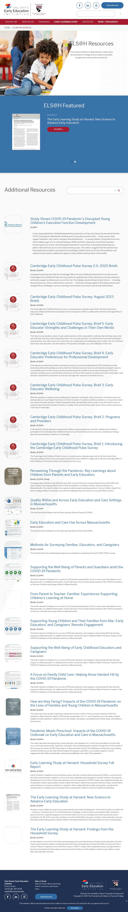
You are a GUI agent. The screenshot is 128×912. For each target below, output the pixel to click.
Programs (44, 22)
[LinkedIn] (88, 5)
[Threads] (96, 5)
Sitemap (83, 893)
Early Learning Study (66, 22)
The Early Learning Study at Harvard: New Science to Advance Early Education (70, 799)
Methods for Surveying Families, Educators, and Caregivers (74, 545)
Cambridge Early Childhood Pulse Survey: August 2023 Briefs (72, 299)
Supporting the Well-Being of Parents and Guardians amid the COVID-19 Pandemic (76, 569)
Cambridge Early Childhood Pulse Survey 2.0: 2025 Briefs (74, 266)
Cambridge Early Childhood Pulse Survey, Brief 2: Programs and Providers (75, 419)
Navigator (87, 22)
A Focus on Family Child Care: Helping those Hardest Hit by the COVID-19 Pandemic (74, 676)
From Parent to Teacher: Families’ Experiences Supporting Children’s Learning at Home (73, 596)
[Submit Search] (120, 13)
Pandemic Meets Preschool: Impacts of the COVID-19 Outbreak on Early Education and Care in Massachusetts (72, 733)
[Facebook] (79, 5)
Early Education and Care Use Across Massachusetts (70, 522)
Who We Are (11, 22)
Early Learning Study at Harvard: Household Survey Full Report (72, 765)
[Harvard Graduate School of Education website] (116, 885)
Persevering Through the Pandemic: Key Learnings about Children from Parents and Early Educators (73, 473)
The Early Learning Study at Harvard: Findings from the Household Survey (72, 831)
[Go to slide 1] (72, 162)
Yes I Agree (75, 908)
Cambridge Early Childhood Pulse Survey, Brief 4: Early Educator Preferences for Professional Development (71, 355)
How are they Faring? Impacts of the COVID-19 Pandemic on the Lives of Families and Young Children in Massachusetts (75, 703)
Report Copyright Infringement (111, 893)
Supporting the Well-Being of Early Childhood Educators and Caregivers (75, 650)
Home (7, 27)
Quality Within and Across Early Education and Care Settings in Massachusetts (76, 502)
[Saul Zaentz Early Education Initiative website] (93, 885)
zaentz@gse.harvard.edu (14, 891)
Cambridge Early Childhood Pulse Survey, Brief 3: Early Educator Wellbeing (71, 387)
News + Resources (108, 22)
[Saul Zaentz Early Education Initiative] (16, 9)
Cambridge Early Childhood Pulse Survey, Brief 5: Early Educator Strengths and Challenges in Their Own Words (72, 326)
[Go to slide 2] (75, 162)
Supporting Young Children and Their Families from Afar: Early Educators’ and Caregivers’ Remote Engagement (76, 623)
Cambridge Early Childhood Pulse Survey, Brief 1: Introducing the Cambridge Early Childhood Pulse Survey (76, 446)
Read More (58, 129)
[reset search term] (114, 190)
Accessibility (93, 893)
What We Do (28, 22)
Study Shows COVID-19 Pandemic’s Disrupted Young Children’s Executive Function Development (70, 221)
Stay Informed (112, 5)
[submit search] (118, 190)
